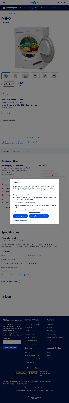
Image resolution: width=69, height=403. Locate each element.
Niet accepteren (20, 216)
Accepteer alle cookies (39, 216)
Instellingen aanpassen (20, 220)
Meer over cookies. (34, 212)
